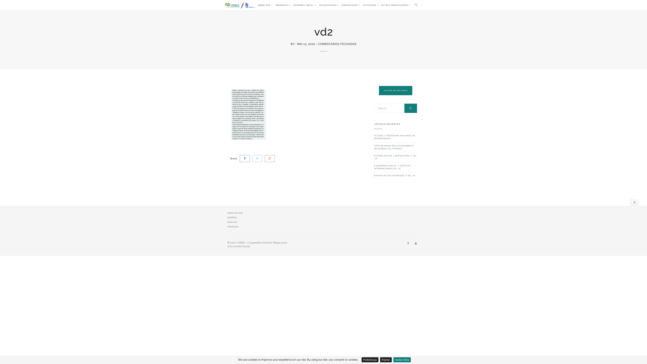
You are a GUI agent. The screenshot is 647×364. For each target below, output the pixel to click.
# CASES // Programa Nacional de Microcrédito (394, 137)
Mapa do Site (235, 213)
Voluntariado (327, 5)
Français (233, 226)
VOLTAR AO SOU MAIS (395, 90)
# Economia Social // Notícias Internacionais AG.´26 (392, 167)
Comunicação (350, 5)
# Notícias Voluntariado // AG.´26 (394, 175)
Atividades (369, 5)
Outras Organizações (394, 5)
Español (232, 217)
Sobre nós (264, 5)
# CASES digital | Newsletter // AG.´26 (395, 157)
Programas (282, 5)
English (232, 222)
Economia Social (304, 5)
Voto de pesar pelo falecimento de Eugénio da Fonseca (394, 147)
